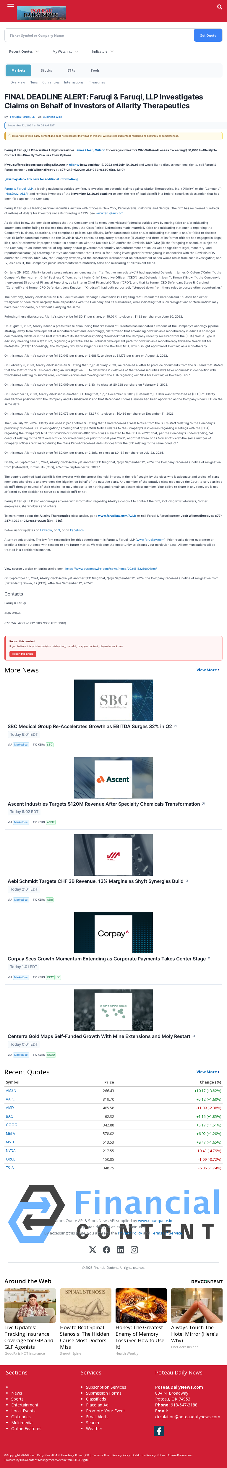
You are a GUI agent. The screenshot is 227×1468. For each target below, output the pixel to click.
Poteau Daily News (39, 1455)
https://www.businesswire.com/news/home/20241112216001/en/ (111, 568)
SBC (50, 744)
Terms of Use (100, 1455)
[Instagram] (134, 1250)
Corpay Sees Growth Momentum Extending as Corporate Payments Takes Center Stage (109, 959)
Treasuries (97, 82)
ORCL (10, 1159)
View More (207, 669)
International (74, 82)
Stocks (46, 70)
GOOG (11, 1124)
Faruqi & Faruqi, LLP (18, 188)
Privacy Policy (130, 1233)
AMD (10, 1107)
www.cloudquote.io (155, 1220)
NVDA (11, 1150)
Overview (17, 82)
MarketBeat (21, 744)
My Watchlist (62, 51)
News (34, 82)
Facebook (77, 530)
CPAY (50, 977)
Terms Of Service (166, 1233)
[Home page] (41, 12)
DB (58, 977)
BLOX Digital (81, 1460)
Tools (95, 70)
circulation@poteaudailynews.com (187, 1416)
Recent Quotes (21, 51)
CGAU (51, 1054)
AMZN (11, 1090)
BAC (9, 1116)
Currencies (50, 82)
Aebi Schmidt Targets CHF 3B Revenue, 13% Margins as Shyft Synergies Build (98, 881)
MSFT (10, 1142)
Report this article (22, 653)
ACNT (51, 822)
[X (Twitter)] (93, 1250)
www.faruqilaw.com (109, 213)
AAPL (10, 1099)
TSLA (10, 1167)
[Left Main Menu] (10, 4)
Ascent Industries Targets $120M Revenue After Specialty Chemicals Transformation (106, 804)
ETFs (71, 70)
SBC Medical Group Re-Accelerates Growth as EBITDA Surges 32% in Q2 (92, 726)
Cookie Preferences (180, 1455)
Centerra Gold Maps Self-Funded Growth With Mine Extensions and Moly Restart (102, 1036)
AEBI (50, 899)
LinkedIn (46, 530)
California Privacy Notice (149, 1455)
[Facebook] (106, 1250)
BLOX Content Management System (43, 1460)
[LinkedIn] (120, 1250)
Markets (18, 70)
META (10, 1133)
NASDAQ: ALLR (16, 193)
